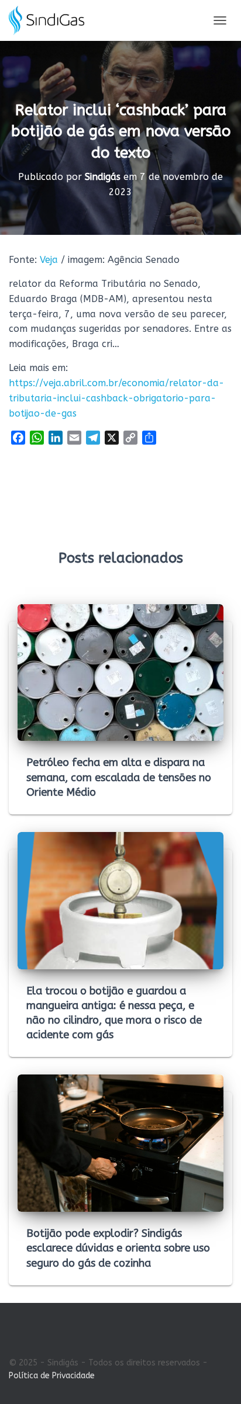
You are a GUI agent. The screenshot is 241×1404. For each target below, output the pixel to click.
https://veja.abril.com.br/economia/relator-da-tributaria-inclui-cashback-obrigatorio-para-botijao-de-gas (116, 398)
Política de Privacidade (52, 1376)
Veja (49, 259)
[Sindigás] (51, 20)
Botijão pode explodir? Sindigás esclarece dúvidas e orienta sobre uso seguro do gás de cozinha (118, 1248)
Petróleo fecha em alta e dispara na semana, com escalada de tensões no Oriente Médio (118, 777)
